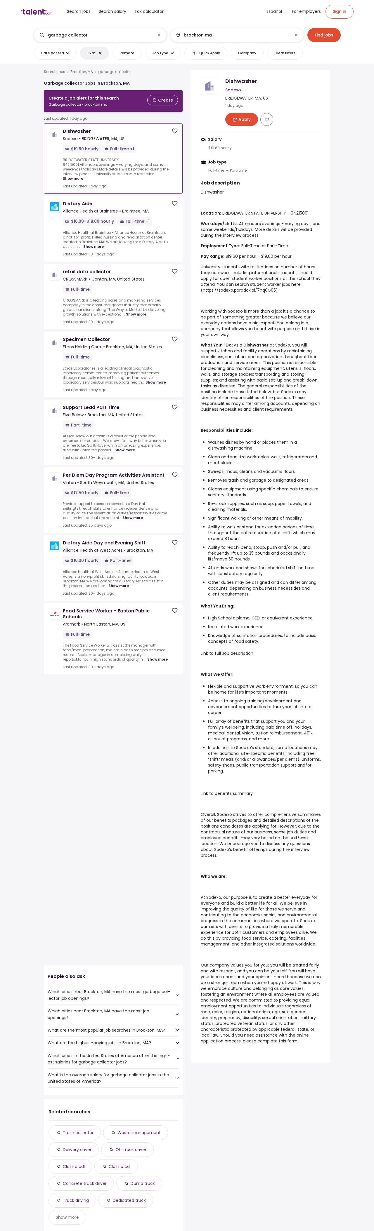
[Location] (232, 35)
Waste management (139, 1133)
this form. (288, 1041)
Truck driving (76, 1200)
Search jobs (54, 72)
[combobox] (100, 35)
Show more (73, 178)
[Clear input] (159, 35)
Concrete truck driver (85, 1183)
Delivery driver (77, 1149)
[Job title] (95, 35)
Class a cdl (74, 1166)
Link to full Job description (227, 653)
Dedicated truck (129, 1200)
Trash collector (78, 1133)
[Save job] (175, 130)
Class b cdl (120, 1166)
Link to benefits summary (227, 793)
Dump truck (143, 1183)
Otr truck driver (130, 1149)
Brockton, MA (81, 72)
